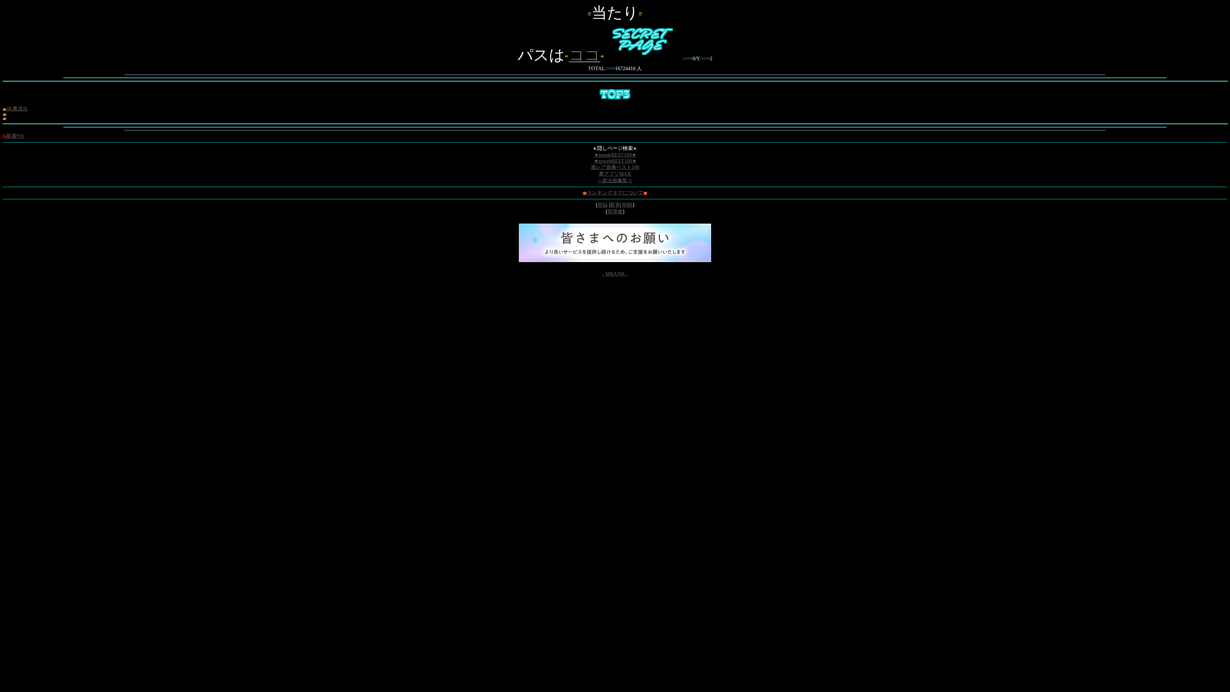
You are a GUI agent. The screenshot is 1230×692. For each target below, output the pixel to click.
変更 (615, 205)
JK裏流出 (17, 108)
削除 (627, 205)
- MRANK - (615, 273)
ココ (584, 54)
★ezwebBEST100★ (615, 161)
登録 (602, 205)
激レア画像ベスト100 (615, 167)
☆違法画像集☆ (615, 180)
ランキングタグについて (615, 192)
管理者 (615, 211)
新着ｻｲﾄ (15, 136)
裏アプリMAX (615, 174)
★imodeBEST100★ (615, 155)
